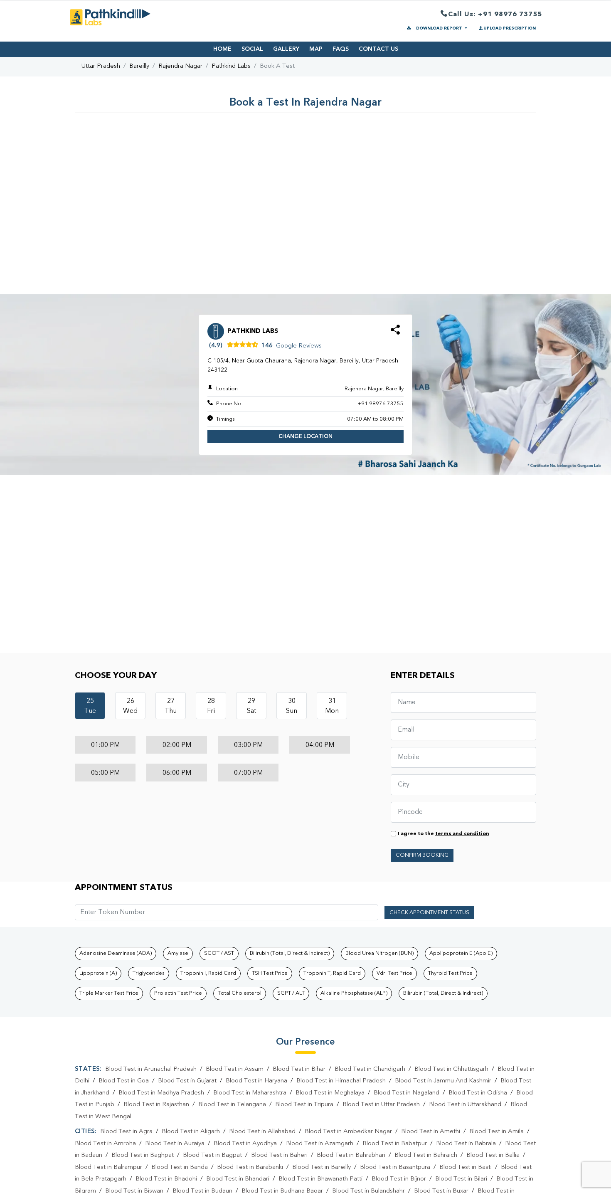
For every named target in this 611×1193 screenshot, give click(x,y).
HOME (222, 49)
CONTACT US (378, 49)
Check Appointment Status (429, 912)
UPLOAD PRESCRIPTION (509, 28)
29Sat (251, 706)
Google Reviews (299, 346)
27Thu (171, 706)
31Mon (332, 706)
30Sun (291, 706)
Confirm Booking (422, 855)
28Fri (211, 706)
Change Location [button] (305, 436)
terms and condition (462, 833)
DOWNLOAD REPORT (439, 28)
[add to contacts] (395, 332)
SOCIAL (252, 49)
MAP (316, 49)
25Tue (90, 706)
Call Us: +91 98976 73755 (495, 14)
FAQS (341, 49)
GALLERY (286, 49)
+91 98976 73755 (380, 404)
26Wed (130, 706)
